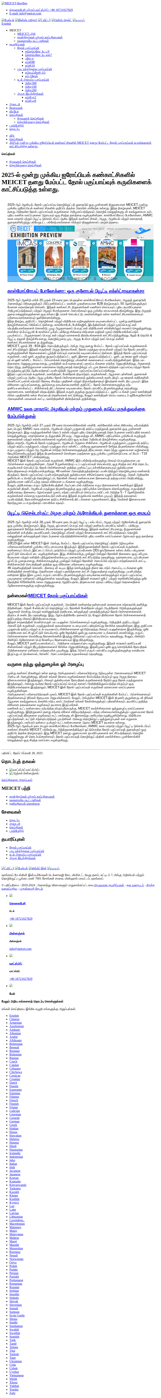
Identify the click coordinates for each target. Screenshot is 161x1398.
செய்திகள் (16, 115)
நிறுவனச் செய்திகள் (30, 118)
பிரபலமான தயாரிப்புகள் (109, 885)
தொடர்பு (14, 129)
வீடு (11, 135)
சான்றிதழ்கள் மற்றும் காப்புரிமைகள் (40, 37)
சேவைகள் (16, 108)
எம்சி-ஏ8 (30, 100)
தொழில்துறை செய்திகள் (33, 122)
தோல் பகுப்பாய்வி (28, 48)
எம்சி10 (30, 65)
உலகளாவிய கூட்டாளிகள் (33, 41)
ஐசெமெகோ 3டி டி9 (37, 51)
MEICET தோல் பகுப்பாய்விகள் (58, 595)
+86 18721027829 (51, 769)
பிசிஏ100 (31, 86)
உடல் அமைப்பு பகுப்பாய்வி (33, 79)
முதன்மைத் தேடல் (31, 888)
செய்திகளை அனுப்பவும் (17, 780)
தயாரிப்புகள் (17, 44)
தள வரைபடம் (135, 885)
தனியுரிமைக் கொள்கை (24, 803)
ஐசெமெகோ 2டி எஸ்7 (38, 55)
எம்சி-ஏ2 (30, 97)
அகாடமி (14, 104)
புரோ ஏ (29, 58)
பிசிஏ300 (31, 83)
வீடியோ (14, 111)
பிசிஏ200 (31, 90)
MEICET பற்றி (26, 33)
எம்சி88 (30, 62)
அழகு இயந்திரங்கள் (30, 93)
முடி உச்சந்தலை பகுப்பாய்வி (34, 69)
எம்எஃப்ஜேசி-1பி (35, 72)
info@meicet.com (50, 773)
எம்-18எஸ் (31, 76)
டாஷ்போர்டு (16, 125)
